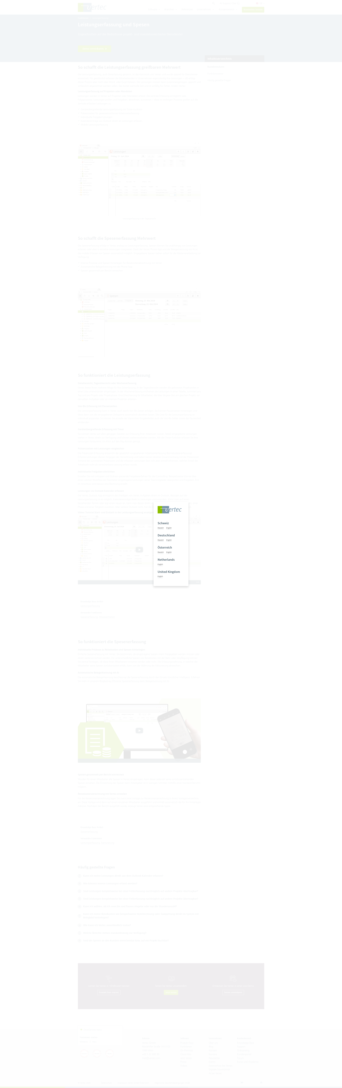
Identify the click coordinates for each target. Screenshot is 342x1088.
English (169, 528)
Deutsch (161, 528)
